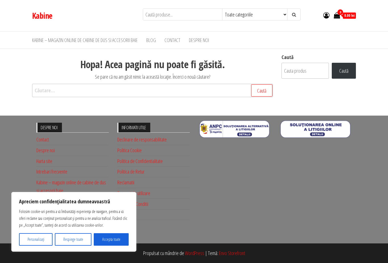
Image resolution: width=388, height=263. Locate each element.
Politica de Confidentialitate (140, 161)
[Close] (130, 196)
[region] (73, 222)
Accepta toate (111, 239)
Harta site (44, 161)
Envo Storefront (232, 253)
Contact (172, 40)
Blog (151, 40)
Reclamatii (125, 182)
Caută (287, 57)
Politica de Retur (131, 171)
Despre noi (199, 40)
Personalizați (36, 239)
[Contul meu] (326, 15)
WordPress (194, 253)
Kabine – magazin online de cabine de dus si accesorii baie (85, 40)
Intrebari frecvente (51, 171)
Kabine (42, 15)
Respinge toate (73, 239)
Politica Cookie (129, 150)
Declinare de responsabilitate (142, 139)
